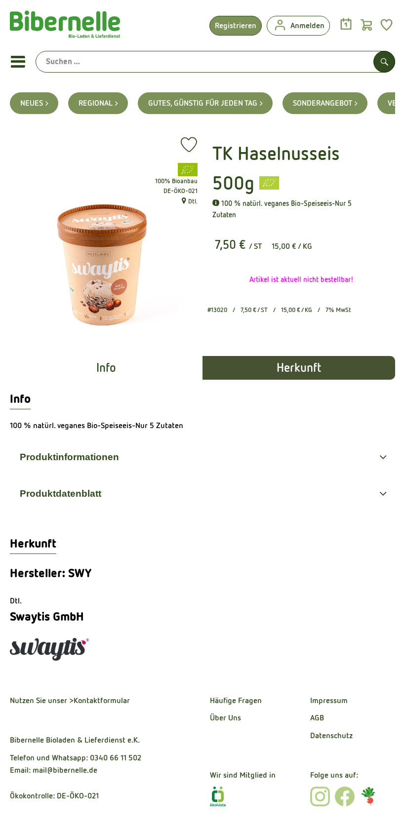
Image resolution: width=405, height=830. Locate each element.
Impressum (329, 700)
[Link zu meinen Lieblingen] (386, 24)
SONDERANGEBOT (322, 103)
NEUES (31, 103)
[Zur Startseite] (65, 26)
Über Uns (225, 717)
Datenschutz (331, 735)
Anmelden (307, 25)
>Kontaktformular (99, 700)
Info (106, 368)
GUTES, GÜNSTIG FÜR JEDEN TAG (202, 103)
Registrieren (235, 25)
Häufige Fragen (236, 700)
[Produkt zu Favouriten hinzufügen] (189, 145)
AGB (317, 717)
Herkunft (299, 368)
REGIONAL (96, 103)
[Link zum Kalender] (346, 24)
